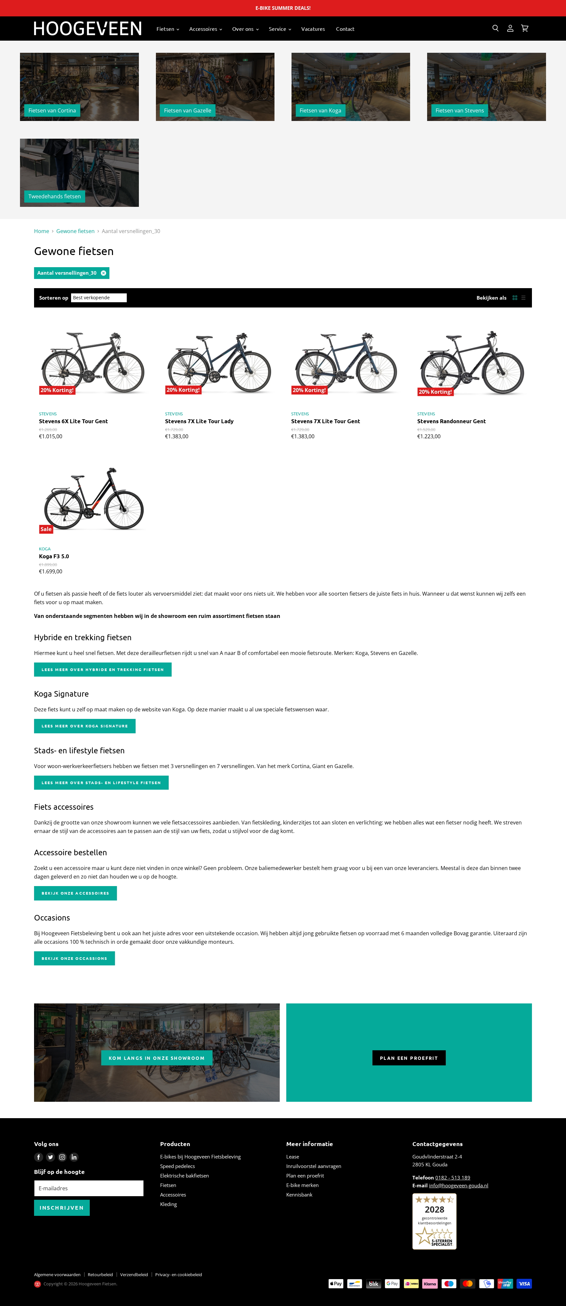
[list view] (523, 297)
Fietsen (166, 28)
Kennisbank (299, 1194)
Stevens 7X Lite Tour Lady (199, 421)
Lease (292, 1156)
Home (41, 231)
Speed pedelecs (177, 1166)
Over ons (243, 28)
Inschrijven (62, 1207)
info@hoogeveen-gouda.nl (458, 1185)
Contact (345, 28)
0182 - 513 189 (452, 1177)
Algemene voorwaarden (57, 1274)
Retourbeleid (100, 1274)
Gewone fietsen (75, 231)
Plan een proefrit (305, 1175)
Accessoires (203, 28)
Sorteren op (53, 298)
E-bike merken (302, 1185)
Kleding (168, 1204)
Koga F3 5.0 (54, 556)
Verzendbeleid (134, 1274)
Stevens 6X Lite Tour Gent (73, 421)
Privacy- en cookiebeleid (178, 1274)
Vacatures (313, 28)
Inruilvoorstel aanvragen (313, 1166)
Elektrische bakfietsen (184, 1175)
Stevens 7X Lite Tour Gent (325, 421)
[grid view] (515, 297)
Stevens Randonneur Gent (451, 421)
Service (278, 28)
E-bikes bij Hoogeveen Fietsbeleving (200, 1156)
